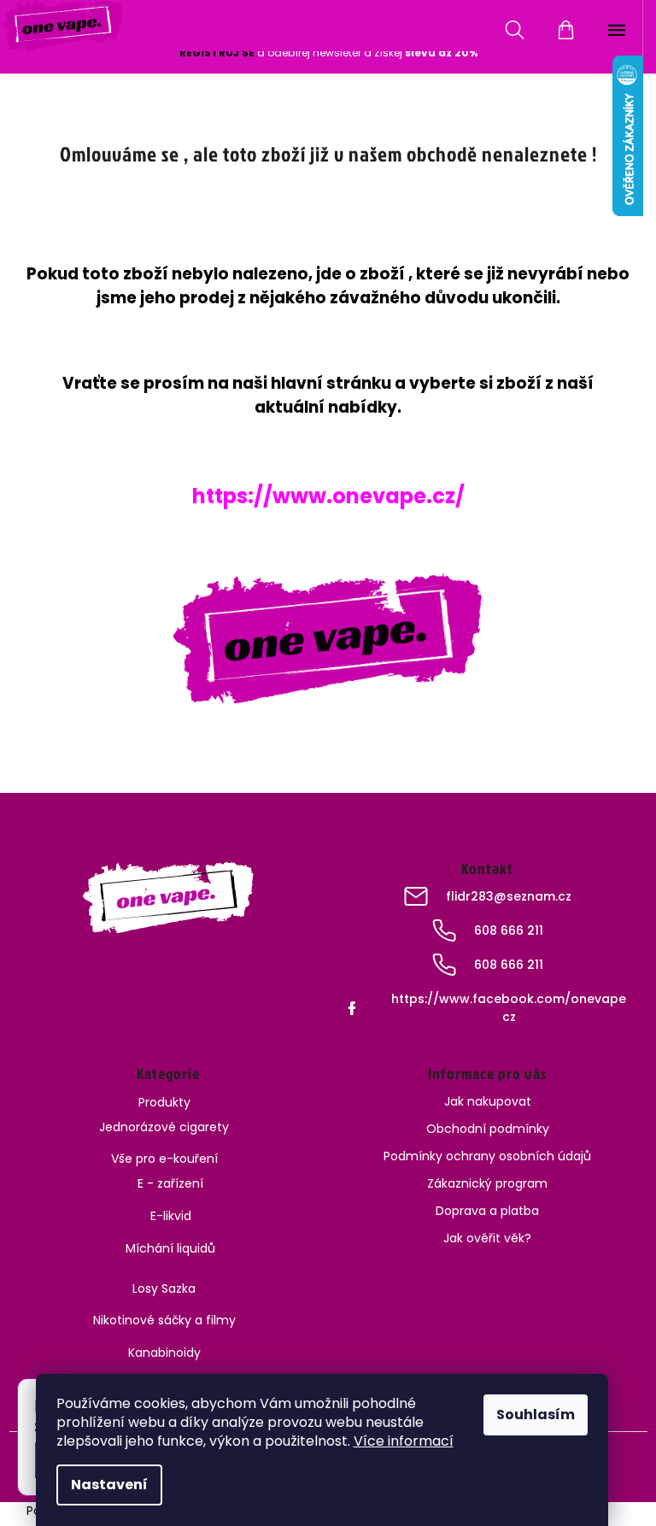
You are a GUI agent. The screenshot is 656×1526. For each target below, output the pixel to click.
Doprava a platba (487, 1210)
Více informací (404, 1441)
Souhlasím (535, 1414)
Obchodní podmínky (487, 1128)
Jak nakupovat (487, 1101)
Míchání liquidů (170, 1248)
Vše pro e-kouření (164, 1158)
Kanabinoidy (164, 1352)
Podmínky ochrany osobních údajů (487, 1156)
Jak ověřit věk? (487, 1238)
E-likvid (170, 1215)
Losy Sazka (164, 1288)
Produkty (164, 1102)
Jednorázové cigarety (164, 1127)
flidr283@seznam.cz (508, 896)
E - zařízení (170, 1183)
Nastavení (109, 1484)
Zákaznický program (487, 1183)
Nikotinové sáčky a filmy (164, 1320)
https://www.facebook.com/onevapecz (508, 1007)
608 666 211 (508, 930)
